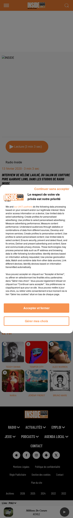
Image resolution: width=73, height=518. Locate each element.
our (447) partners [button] (23, 206)
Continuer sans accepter (51, 189)
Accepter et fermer (36, 308)
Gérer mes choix (36, 321)
